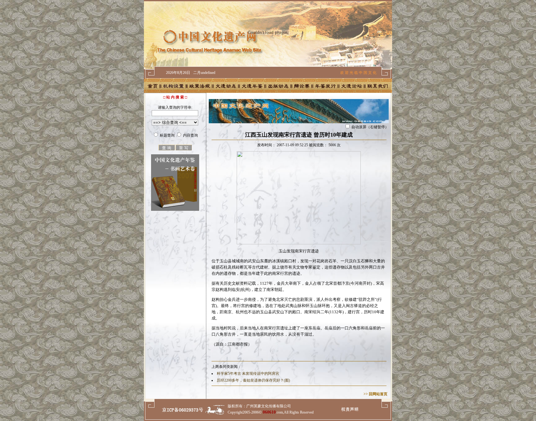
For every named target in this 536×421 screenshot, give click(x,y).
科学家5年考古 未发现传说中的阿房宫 (248, 373)
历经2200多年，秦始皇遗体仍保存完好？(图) (253, 380)
